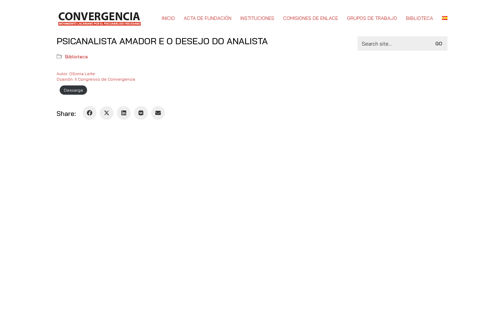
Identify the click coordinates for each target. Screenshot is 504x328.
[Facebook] (89, 113)
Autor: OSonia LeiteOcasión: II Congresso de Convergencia (96, 76)
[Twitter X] (106, 113)
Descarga (73, 90)
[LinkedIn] (124, 113)
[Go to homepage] (99, 18)
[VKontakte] (141, 113)
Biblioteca (76, 57)
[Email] (158, 113)
